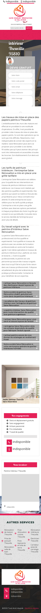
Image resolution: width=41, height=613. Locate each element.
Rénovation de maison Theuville (9, 532)
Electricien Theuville (35, 539)
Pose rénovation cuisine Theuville (22, 533)
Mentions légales (32, 608)
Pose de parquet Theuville (8, 540)
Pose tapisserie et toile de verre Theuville (21, 545)
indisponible (11, 1)
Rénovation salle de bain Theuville (9, 550)
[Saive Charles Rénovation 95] (20, 12)
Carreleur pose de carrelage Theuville (35, 548)
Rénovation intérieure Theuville (35, 532)
